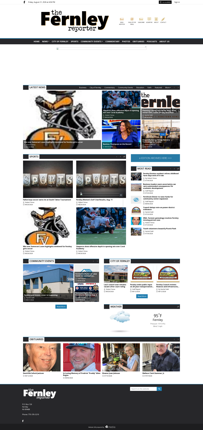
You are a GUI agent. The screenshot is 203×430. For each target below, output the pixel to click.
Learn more (185, 426)
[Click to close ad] (121, 195)
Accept (195, 426)
